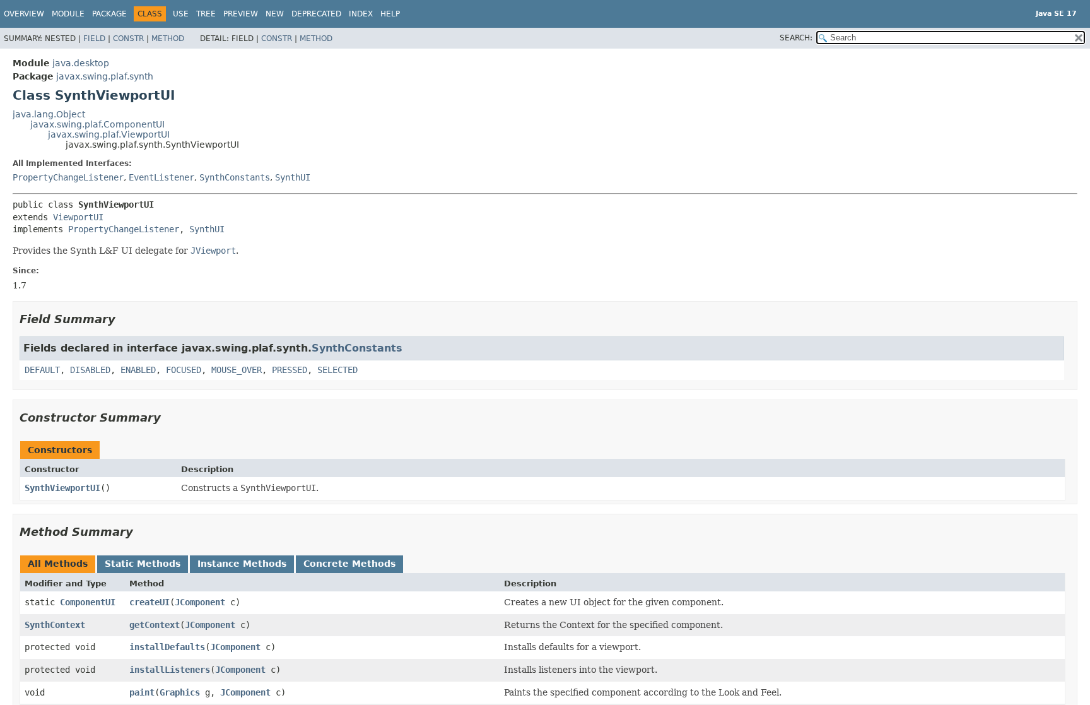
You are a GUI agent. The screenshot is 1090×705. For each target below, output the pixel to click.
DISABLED (90, 370)
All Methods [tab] (58, 564)
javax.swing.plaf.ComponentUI (97, 124)
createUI (149, 602)
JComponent (200, 602)
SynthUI (292, 177)
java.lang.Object (49, 114)
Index (361, 13)
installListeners (169, 670)
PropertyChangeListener (68, 177)
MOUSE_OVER (236, 370)
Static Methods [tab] (142, 564)
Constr (128, 38)
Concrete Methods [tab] (349, 564)
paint (142, 692)
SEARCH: (796, 37)
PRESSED (289, 370)
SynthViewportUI (62, 488)
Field (94, 38)
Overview (24, 13)
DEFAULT (42, 370)
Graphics (180, 692)
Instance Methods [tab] (241, 564)
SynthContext (55, 625)
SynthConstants (234, 177)
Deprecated (316, 13)
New (275, 13)
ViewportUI (78, 217)
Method (167, 38)
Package (109, 13)
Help (390, 13)
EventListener (161, 177)
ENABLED (138, 370)
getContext (154, 625)
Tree (206, 13)
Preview (240, 13)
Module (68, 13)
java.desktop (80, 63)
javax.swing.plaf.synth (104, 76)
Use (181, 13)
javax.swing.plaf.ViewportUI (109, 134)
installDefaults (167, 647)
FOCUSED (183, 370)
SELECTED (337, 370)
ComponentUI (87, 602)
